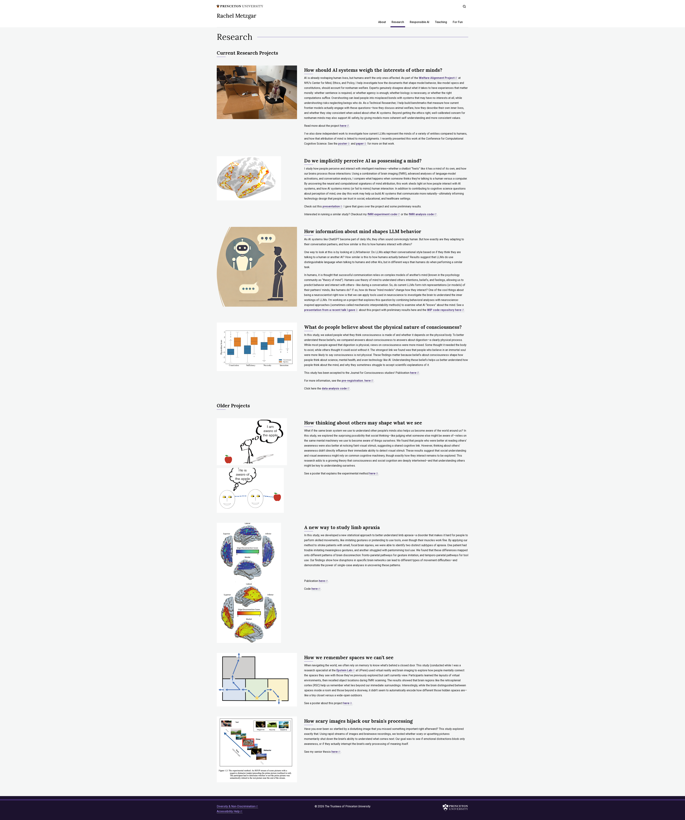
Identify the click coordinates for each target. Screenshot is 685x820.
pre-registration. (356, 380)
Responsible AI (419, 22)
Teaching (441, 22)
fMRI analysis (421, 214)
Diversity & (236, 806)
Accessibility (228, 811)
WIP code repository (444, 310)
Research (398, 22)
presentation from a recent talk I (329, 310)
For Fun (458, 22)
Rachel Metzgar (236, 15)
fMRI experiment (382, 214)
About (382, 22)
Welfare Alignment (437, 78)
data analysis (334, 388)
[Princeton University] (240, 6)
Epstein (344, 670)
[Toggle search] (464, 6)
